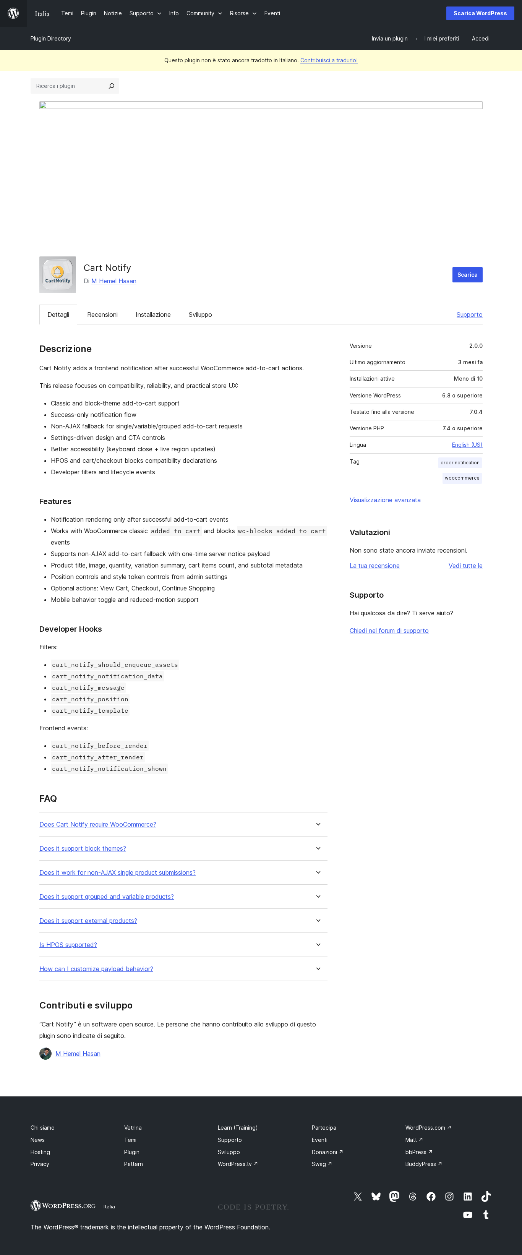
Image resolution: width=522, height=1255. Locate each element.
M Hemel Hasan (113, 281)
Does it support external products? (88, 920)
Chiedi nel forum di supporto (389, 630)
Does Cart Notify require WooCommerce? (97, 824)
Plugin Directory (51, 38)
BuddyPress (424, 1164)
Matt (414, 1140)
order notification (460, 462)
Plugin (131, 1152)
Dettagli (58, 314)
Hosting (40, 1152)
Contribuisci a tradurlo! (329, 60)
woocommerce (462, 478)
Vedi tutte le (466, 565)
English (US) (467, 444)
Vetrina (133, 1127)
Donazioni (328, 1152)
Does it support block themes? (82, 848)
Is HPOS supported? (68, 945)
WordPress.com (428, 1127)
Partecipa (324, 1127)
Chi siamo (43, 1127)
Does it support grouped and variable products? (106, 896)
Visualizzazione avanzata (385, 500)
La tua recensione (375, 565)
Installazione (153, 314)
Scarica (467, 274)
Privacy (40, 1164)
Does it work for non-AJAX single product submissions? (117, 872)
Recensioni (102, 314)
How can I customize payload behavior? (96, 969)
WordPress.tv (238, 1164)
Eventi (319, 1140)
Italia (109, 1206)
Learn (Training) (238, 1127)
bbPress (419, 1152)
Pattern (133, 1164)
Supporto (470, 314)
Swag (322, 1164)
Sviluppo (200, 314)
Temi (130, 1140)
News (38, 1140)
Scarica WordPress (480, 13)
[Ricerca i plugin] (111, 86)
